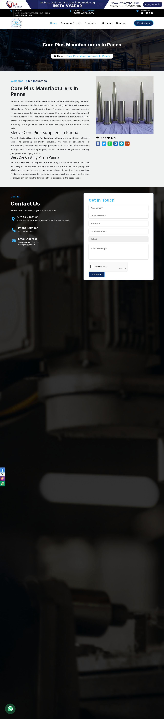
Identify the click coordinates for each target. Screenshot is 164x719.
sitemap (107, 23)
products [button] (91, 23)
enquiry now (143, 23)
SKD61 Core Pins (93, 27)
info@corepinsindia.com (28, 242)
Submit (96, 274)
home (60, 56)
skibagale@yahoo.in (83, 13)
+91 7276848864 (88, 10)
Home (53, 23)
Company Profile (71, 23)
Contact (121, 23)
